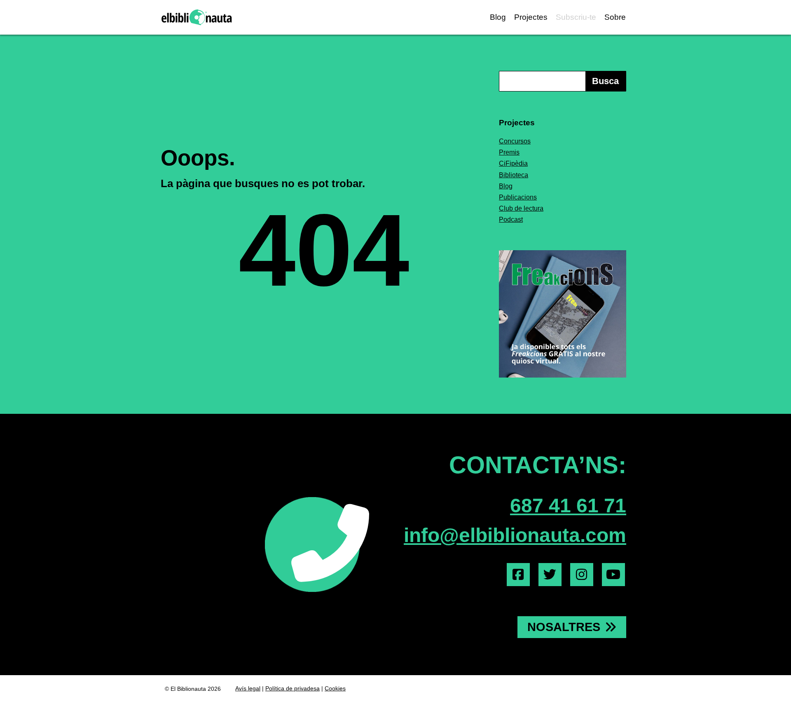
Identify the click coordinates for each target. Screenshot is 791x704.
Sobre (615, 17)
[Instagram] (581, 574)
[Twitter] (550, 574)
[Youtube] (613, 574)
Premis (509, 152)
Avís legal (247, 688)
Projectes (531, 17)
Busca (605, 81)
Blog (498, 17)
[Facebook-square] (518, 574)
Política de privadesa (292, 688)
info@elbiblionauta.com (515, 535)
